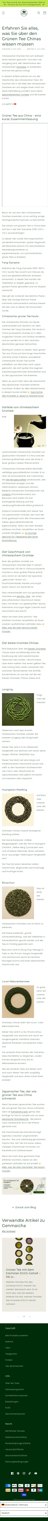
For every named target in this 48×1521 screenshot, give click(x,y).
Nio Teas (20, 1499)
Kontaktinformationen (16, 1395)
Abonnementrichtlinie (16, 1455)
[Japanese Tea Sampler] (24, 1196)
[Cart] (45, 13)
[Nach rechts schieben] (30, 1317)
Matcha (9, 1341)
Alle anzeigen (9, 1231)
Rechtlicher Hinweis (15, 1431)
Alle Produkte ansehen (16, 1335)
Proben (9, 1360)
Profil (7, 1407)
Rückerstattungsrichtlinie (18, 1443)
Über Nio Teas (12, 1383)
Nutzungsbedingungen (17, 1461)
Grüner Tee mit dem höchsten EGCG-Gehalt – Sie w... (23, 1273)
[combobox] (24, 1505)
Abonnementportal (15, 1414)
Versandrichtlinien (14, 1449)
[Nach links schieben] (18, 1317)
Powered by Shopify (29, 1499)
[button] (3, 13)
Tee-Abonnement (14, 1366)
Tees (7, 1347)
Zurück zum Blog (25, 1207)
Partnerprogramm (14, 1389)
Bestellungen (12, 1401)
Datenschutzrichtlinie (16, 1437)
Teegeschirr (11, 1353)
